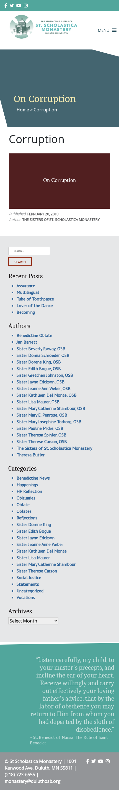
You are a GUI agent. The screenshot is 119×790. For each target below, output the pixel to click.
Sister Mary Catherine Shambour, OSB (51, 408)
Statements (28, 584)
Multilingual (28, 292)
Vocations (26, 597)
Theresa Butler (31, 454)
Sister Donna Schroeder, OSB (43, 355)
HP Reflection (29, 491)
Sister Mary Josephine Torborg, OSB (49, 421)
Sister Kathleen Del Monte (42, 551)
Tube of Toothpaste (35, 299)
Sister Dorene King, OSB (39, 362)
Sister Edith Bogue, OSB (39, 368)
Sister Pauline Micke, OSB (40, 428)
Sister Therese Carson (37, 571)
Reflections (27, 517)
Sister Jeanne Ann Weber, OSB (44, 388)
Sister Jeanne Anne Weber (40, 544)
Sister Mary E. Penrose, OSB (42, 415)
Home (23, 110)
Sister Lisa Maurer (33, 557)
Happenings (27, 484)
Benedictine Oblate (34, 335)
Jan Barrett (27, 342)
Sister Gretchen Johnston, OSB (45, 375)
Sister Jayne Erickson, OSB (40, 381)
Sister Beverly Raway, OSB (41, 348)
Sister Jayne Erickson (36, 537)
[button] (103, 30)
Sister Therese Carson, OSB (42, 441)
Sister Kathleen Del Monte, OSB (47, 395)
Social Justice (29, 577)
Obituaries (26, 498)
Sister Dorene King (34, 524)
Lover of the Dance (35, 305)
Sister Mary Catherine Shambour (46, 564)
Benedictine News (33, 478)
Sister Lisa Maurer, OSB (38, 401)
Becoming (26, 312)
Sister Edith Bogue (34, 531)
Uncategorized (30, 590)
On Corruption (59, 180)
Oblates (24, 511)
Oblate (23, 504)
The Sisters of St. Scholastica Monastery (61, 219)
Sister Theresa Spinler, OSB (41, 435)
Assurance (26, 285)
